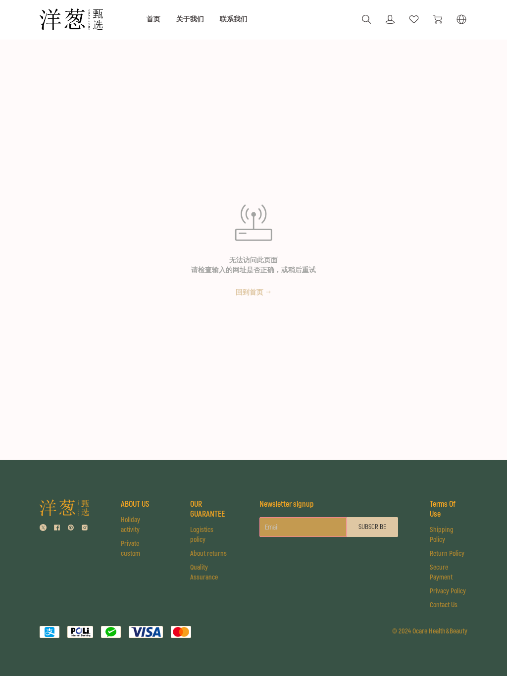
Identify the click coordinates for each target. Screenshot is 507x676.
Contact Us (443, 605)
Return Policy (447, 553)
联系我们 (234, 19)
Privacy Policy (448, 591)
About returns (208, 553)
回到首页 (249, 292)
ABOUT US (135, 504)
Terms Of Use (443, 509)
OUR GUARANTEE (207, 509)
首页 (153, 19)
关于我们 (190, 19)
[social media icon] (43, 527)
